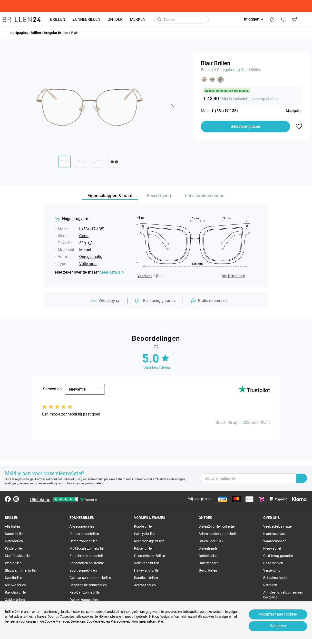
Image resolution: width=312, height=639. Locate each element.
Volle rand (88, 263)
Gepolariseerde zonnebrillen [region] (90, 578)
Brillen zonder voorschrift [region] (217, 534)
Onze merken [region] (273, 563)
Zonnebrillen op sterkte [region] (86, 563)
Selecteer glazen (245, 126)
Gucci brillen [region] (208, 570)
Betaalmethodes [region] (275, 578)
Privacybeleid (121, 621)
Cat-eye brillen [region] (144, 534)
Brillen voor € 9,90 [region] (212, 541)
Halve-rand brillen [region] (147, 570)
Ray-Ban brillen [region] (16, 592)
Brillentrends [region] (208, 548)
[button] (172, 107)
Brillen (256, 69)
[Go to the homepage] (22, 19)
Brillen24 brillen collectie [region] (216, 526)
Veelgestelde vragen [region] (278, 526)
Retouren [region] (270, 585)
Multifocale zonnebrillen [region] (87, 548)
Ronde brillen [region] (144, 526)
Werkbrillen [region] (13, 563)
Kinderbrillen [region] (14, 548)
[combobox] (181, 19)
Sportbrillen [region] (13, 578)
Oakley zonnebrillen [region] (84, 600)
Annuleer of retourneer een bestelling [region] (283, 594)
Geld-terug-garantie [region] (278, 556)
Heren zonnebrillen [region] (83, 541)
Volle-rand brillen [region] (146, 563)
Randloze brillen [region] (146, 578)
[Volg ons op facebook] (8, 499)
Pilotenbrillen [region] (144, 548)
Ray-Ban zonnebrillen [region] (85, 592)
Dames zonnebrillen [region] (84, 534)
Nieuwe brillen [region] (15, 585)
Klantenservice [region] (274, 534)
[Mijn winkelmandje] (294, 19)
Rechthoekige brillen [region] (149, 541)
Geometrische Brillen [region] (149, 556)
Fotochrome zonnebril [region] (86, 556)
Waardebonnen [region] (274, 541)
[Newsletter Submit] (301, 478)
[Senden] (159, 19)
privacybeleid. (94, 483)
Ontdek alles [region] (208, 556)
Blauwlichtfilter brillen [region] (21, 570)
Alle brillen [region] (12, 526)
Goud (245, 69)
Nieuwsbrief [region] (272, 548)
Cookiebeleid (96, 621)
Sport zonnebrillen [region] (83, 570)
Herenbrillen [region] (14, 541)
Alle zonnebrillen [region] (81, 526)
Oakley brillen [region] (15, 600)
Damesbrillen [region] (14, 534)
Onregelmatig (228, 69)
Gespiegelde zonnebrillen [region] (88, 585)
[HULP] (272, 19)
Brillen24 (208, 69)
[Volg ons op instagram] (16, 499)
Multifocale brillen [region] (18, 556)
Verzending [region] (271, 570)
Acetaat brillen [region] (145, 585)
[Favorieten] (283, 19)
